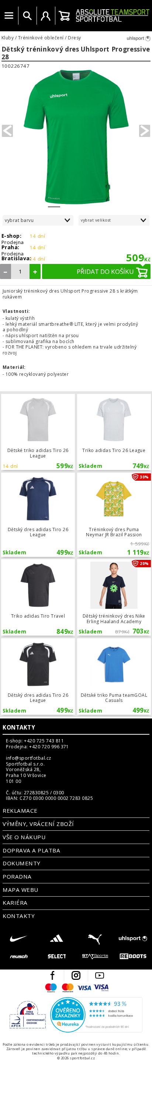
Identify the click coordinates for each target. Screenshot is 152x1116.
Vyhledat (27, 15)
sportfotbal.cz (112, 15)
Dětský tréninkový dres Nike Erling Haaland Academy (114, 597)
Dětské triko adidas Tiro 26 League (38, 432)
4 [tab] (90, 202)
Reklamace (20, 810)
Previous (7, 131)
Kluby (7, 38)
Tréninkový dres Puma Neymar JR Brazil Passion (114, 515)
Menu (8, 15)
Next (144, 131)
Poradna (17, 876)
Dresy (74, 38)
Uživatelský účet (45, 15)
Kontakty (19, 727)
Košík (64, 15)
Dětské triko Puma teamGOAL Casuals (114, 676)
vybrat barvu (19, 220)
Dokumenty (21, 863)
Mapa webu (20, 889)
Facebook (52, 975)
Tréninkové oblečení (41, 38)
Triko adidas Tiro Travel (38, 597)
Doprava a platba (31, 850)
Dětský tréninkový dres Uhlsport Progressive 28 (75, 53)
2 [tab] (66, 202)
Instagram (76, 975)
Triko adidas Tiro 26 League (114, 432)
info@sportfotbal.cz (28, 758)
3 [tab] (78, 202)
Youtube (99, 975)
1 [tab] (54, 202)
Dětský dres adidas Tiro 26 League (38, 515)
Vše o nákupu (24, 837)
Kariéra (15, 902)
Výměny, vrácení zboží (38, 823)
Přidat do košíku (105, 271)
